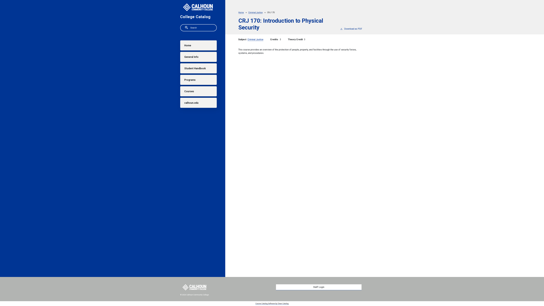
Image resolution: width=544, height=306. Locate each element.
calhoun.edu (191, 102)
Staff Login (318, 287)
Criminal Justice (255, 12)
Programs (190, 79)
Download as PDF (353, 28)
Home (187, 45)
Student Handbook (195, 68)
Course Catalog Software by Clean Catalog (272, 304)
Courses (189, 91)
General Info (191, 57)
